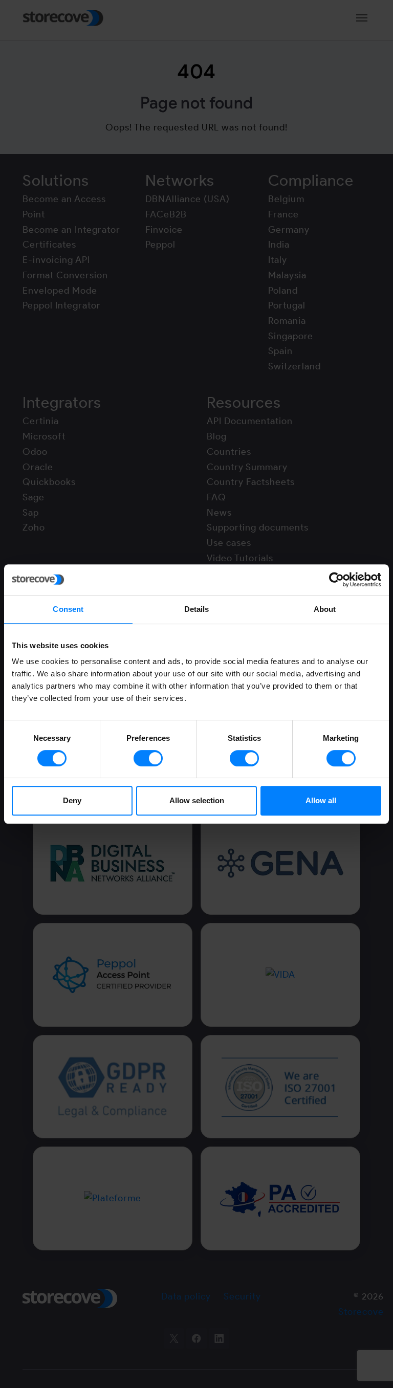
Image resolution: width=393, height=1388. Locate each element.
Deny (72, 800)
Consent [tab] (68, 609)
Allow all (320, 800)
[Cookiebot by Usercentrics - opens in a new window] (336, 579)
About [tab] (325, 609)
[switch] (148, 758)
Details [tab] (196, 609)
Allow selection (196, 800)
